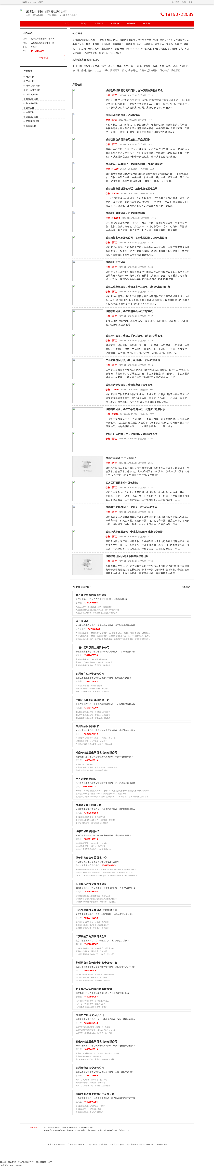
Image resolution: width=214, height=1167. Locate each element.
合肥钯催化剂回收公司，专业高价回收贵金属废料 (95, 1059)
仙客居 (24, 2)
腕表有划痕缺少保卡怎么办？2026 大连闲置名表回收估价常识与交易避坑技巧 (106, 869)
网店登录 (93, 1144)
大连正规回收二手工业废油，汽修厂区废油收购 (94, 607)
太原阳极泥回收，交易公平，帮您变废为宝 (92, 925)
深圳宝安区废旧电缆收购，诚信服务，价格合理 (94, 1033)
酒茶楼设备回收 (33, 121)
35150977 (82, 1144)
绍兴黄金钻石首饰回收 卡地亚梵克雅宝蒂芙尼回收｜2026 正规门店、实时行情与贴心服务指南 (112, 796)
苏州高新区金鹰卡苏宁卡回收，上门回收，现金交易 (96, 738)
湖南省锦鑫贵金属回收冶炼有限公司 (96, 752)
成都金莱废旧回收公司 (89, 805)
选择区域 (175, 2)
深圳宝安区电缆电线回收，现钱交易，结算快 (93, 1027)
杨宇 (122, 1144)
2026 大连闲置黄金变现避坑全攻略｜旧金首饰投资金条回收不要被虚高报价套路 (106, 875)
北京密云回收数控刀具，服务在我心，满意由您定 (95, 948)
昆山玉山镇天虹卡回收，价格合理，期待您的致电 (95, 974)
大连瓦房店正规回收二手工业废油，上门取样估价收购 (96, 613)
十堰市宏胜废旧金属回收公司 (92, 647)
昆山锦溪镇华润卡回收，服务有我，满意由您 (93, 980)
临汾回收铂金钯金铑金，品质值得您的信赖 (92, 922)
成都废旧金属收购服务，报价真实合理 (90, 817)
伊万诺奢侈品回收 (86, 778)
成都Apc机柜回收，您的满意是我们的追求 (92, 823)
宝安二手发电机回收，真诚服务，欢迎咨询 (92, 691)
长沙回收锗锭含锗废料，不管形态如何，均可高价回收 (96, 767)
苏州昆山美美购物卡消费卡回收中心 (96, 962)
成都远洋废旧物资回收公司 (47, 11)
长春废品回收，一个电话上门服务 (89, 1109)
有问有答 (131, 23)
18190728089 (37, 51)
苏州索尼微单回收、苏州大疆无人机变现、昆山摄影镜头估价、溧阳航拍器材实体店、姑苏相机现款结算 (113, 633)
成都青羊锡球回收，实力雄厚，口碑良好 (91, 843)
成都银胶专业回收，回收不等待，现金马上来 (93, 896)
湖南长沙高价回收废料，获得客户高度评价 (92, 770)
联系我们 (147, 23)
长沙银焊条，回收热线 (84, 764)
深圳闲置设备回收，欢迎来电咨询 (89, 685)
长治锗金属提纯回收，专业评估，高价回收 (92, 928)
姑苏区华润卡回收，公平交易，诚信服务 (91, 741)
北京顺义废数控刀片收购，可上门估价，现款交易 (95, 954)
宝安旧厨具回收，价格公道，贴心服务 (90, 1082)
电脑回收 (30, 76)
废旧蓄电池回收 (33, 90)
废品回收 (30, 107)
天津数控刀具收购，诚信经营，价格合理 (91, 951)
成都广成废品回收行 (87, 831)
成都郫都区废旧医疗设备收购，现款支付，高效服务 (96, 820)
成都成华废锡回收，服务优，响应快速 (90, 846)
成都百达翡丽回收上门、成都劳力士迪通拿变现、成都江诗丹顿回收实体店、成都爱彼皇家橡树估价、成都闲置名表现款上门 (113, 639)
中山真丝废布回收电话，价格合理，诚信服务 (93, 718)
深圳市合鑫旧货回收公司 (90, 1067)
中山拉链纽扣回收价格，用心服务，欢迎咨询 (93, 712)
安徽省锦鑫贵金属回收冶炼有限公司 (96, 1041)
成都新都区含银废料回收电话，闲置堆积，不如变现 (96, 901)
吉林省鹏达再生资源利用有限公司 (95, 1094)
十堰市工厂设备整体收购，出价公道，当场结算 (94, 662)
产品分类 (99, 23)
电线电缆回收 (32, 94)
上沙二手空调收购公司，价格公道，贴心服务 (93, 1085)
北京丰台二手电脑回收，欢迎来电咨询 (90, 1004)
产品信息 (83, 23)
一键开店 (44, 57)
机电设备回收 (32, 103)
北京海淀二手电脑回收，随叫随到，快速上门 (93, 1001)
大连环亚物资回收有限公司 (91, 595)
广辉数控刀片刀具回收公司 (91, 936)
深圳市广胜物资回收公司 (90, 673)
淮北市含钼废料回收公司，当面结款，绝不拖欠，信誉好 (97, 1053)
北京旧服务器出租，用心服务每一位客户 (91, 1007)
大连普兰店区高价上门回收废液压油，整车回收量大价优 (97, 610)
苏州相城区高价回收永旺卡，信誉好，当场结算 (94, 744)
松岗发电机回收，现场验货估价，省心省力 (92, 688)
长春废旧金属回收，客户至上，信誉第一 (91, 1106)
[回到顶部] (210, 1164)
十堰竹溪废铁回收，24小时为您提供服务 (91, 659)
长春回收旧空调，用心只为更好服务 (89, 1112)
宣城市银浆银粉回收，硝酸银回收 (89, 1056)
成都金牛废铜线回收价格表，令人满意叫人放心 (94, 849)
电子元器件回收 (33, 85)
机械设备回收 (32, 99)
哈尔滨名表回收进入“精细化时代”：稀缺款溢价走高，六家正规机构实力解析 (105, 872)
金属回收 (30, 112)
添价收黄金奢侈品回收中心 (91, 857)
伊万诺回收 (82, 621)
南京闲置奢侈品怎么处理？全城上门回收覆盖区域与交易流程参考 (101, 793)
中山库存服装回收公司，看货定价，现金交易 (93, 715)
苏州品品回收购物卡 (87, 726)
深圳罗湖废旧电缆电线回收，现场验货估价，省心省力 (96, 1030)
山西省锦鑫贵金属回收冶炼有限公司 (96, 910)
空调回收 (30, 81)
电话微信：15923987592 (11, 1165)
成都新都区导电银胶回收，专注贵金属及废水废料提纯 (96, 898)
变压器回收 (31, 125)
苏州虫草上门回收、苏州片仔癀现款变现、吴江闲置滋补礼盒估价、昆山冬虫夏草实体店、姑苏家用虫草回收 (113, 636)
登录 (190, 2)
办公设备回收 (32, 116)
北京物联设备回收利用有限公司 (94, 989)
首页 (67, 23)
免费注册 (103, 1144)
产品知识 (115, 23)
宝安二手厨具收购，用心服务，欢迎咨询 (91, 1079)
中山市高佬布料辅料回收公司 (92, 700)
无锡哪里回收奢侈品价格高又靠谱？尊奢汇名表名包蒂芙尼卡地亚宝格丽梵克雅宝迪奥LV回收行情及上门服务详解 (113, 790)
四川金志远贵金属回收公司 (91, 883)
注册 (184, 2)
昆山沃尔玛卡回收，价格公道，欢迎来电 (91, 977)
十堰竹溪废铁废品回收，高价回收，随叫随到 (93, 665)
